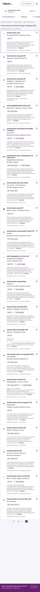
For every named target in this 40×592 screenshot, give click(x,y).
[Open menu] (37, 4)
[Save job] (37, 33)
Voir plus (20, 48)
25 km (32, 11)
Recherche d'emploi (6, 22)
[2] (26, 521)
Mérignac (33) (18, 22)
